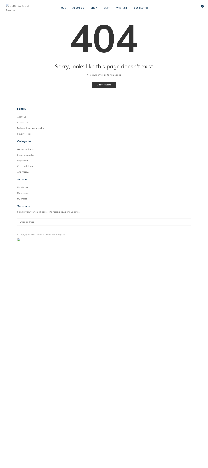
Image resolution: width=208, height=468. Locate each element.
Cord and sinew (25, 166)
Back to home (104, 84)
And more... (23, 171)
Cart (107, 8)
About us (21, 116)
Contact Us (141, 8)
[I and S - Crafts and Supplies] (21, 7)
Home (63, 8)
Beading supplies (25, 155)
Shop (94, 8)
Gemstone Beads (26, 149)
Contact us (22, 122)
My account (23, 193)
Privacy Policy (24, 133)
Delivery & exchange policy (30, 128)
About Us (78, 8)
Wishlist (121, 8)
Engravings (22, 160)
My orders (22, 198)
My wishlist (22, 187)
